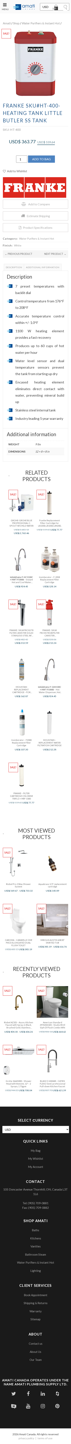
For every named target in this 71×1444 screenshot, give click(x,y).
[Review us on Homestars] (13, 1406)
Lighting (35, 1270)
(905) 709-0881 (38, 1203)
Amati (7, 23)
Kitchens (35, 1238)
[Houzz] (57, 1393)
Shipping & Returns (36, 1303)
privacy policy (26, 1438)
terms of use (44, 1438)
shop (16, 23)
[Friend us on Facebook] (28, 1393)
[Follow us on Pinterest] (57, 1406)
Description (14, 267)
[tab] (14, 267)
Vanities (35, 1246)
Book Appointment (35, 1295)
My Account (35, 1166)
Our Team (36, 1359)
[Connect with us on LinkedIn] (43, 1393)
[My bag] (56, 8)
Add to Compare (39, 204)
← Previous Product (18, 253)
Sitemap (35, 1319)
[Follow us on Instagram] (43, 1406)
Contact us (35, 1343)
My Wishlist (35, 1158)
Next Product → (55, 253)
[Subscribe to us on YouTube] (28, 1406)
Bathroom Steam (35, 1254)
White (17, 245)
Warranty (36, 1311)
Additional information (42, 267)
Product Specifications (37, 227)
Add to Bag (41, 159)
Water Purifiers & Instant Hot (41, 23)
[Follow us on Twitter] (13, 1393)
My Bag (36, 1150)
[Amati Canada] (24, 7)
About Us (35, 1351)
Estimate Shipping (38, 216)
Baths (35, 1230)
